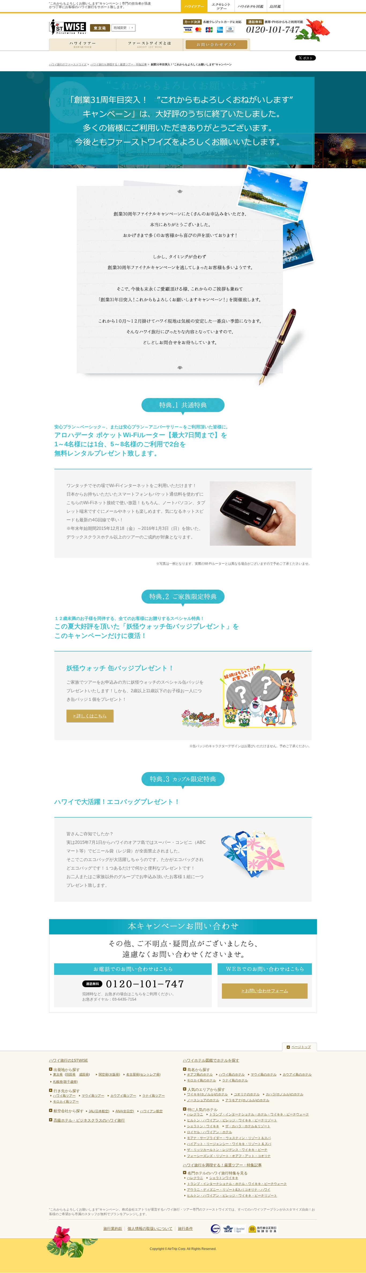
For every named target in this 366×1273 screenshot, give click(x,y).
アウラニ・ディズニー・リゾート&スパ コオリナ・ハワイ (228, 1190)
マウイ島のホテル (264, 1074)
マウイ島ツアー (93, 1096)
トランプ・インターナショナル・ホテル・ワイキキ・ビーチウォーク (259, 1114)
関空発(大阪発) (109, 1074)
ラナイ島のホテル (235, 1080)
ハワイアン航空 (151, 1111)
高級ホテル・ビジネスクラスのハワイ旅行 (89, 1120)
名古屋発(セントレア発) (143, 1074)
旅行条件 (185, 1228)
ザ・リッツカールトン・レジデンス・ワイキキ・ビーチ (227, 1150)
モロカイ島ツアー (66, 1101)
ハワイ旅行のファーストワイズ (68, 64)
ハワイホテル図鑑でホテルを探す (211, 1060)
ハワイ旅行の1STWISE (68, 1060)
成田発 (84, 1074)
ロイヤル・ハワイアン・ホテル (209, 1132)
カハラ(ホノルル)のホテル (284, 1094)
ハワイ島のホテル (232, 1074)
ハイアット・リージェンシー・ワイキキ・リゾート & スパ (229, 1144)
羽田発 (71, 1074)
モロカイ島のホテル (201, 1080)
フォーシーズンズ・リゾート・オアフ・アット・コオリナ (229, 1156)
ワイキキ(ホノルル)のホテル (207, 1094)
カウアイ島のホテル (297, 1074)
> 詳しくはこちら (90, 716)
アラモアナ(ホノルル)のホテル (247, 1100)
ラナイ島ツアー (153, 1096)
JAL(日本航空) (99, 1111)
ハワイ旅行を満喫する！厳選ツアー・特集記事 (119, 64)
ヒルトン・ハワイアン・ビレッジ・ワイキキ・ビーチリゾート (232, 1120)
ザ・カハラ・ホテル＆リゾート (247, 1126)
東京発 (58, 1074)
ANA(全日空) (124, 1111)
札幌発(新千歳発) (65, 1082)
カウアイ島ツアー (123, 1096)
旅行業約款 (112, 1228)
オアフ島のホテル (200, 1074)
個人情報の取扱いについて (150, 1228)
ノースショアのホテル (203, 1100)
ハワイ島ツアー (64, 1096)
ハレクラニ (195, 1114)
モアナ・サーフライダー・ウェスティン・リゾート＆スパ (229, 1138)
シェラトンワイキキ (223, 1178)
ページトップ (301, 1047)
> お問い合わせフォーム (265, 991)
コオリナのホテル (247, 1094)
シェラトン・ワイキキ (203, 1126)
